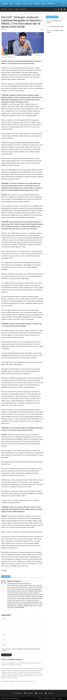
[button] (64, 3)
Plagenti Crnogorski (13, 581)
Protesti (10, 9)
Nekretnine (51, 3)
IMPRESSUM (23, 9)
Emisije (43, 3)
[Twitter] (61, 9)
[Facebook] (56, 9)
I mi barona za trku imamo (57, 26)
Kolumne (18, 3)
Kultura (24, 3)
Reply (8, 609)
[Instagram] (58, 9)
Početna (5, 3)
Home (2, 14)
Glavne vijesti (9, 14)
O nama (16, 9)
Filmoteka (53, 698)
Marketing (4, 9)
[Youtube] (64, 9)
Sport (30, 3)
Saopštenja (36, 3)
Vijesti (11, 3)
